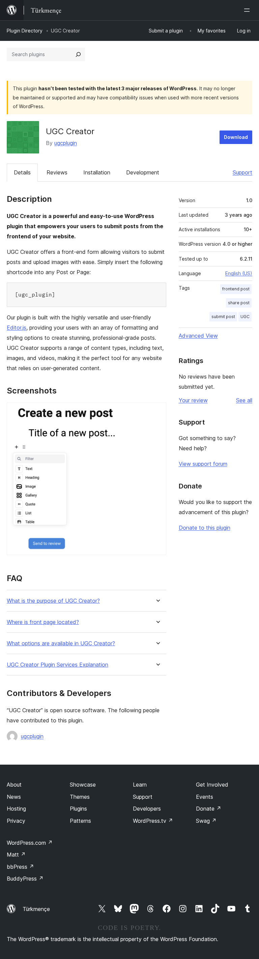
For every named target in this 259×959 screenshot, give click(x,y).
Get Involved (212, 784)
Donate (208, 808)
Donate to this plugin (204, 527)
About (14, 784)
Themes (80, 796)
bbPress (20, 866)
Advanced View (198, 335)
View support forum (203, 463)
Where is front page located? (43, 622)
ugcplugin (65, 143)
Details (22, 172)
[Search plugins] (78, 54)
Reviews (57, 172)
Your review (193, 400)
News (14, 796)
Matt (16, 854)
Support (242, 172)
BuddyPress (25, 878)
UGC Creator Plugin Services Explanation (57, 665)
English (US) (238, 273)
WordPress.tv (153, 820)
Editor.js (16, 327)
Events (204, 796)
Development (142, 172)
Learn (140, 784)
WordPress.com (30, 842)
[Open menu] (248, 10)
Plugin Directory (24, 30)
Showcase (83, 784)
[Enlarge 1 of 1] (157, 411)
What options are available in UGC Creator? (61, 643)
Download (236, 137)
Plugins (78, 808)
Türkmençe (36, 909)
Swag (206, 820)
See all (244, 400)
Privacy (16, 820)
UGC (245, 316)
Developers (147, 808)
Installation (96, 172)
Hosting (16, 808)
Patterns (80, 820)
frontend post (236, 288)
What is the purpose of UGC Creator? (53, 601)
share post (239, 302)
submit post (223, 316)
